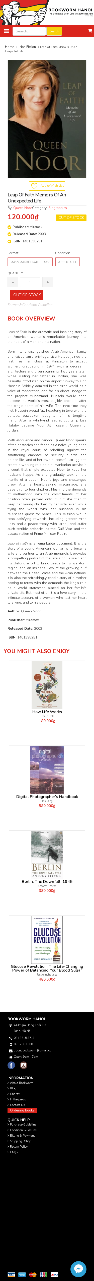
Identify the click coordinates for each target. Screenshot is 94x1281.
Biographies (57, 207)
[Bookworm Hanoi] (47, 12)
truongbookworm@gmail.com (32, 1050)
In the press (18, 1099)
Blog (13, 1088)
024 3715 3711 (24, 1038)
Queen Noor (22, 207)
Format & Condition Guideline (30, 304)
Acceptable (67, 262)
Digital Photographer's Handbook (47, 797)
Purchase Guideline (23, 1125)
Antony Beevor (47, 886)
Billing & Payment (22, 1136)
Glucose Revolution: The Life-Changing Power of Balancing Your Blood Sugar (47, 968)
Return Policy (19, 1147)
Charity (15, 1094)
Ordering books (22, 1110)
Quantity (15, 273)
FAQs (14, 1152)
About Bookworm (21, 1083)
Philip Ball (47, 716)
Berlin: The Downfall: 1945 (47, 882)
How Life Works (47, 712)
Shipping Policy (20, 1141)
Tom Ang (47, 801)
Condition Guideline (23, 1130)
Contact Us (17, 1105)
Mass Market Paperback (30, 262)
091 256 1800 (23, 1044)
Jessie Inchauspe (47, 975)
